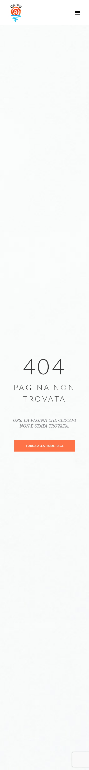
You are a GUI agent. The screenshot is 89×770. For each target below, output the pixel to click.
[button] (77, 12)
